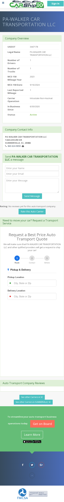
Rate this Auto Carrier (32, 211)
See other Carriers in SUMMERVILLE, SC (33, 402)
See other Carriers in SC (32, 397)
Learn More (32, 435)
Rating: (4, 206)
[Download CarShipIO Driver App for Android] (36, 441)
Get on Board (42, 424)
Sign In (55, 3)
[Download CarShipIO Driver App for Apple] (27, 441)
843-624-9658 (14, 145)
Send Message (32, 196)
